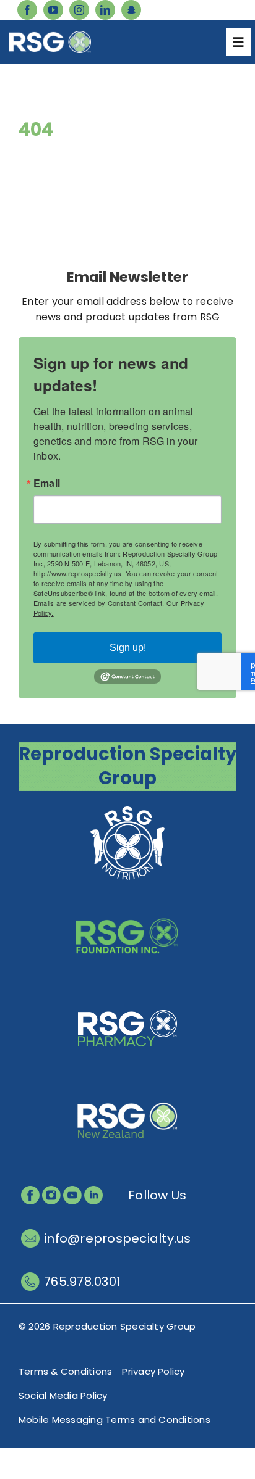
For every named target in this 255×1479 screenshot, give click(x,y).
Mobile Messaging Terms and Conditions (114, 1419)
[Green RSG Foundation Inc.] (127, 900)
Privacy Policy (153, 1371)
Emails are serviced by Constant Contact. (99, 603)
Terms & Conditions (65, 1371)
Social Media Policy (63, 1395)
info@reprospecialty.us (117, 1238)
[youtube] (53, 10)
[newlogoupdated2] (127, 808)
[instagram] (79, 10)
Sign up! (128, 647)
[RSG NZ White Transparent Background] (127, 1086)
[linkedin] (105, 10)
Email (46, 483)
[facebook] (27, 10)
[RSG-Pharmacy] (127, 993)
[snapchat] (131, 10)
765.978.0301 (82, 1281)
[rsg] (50, 35)
